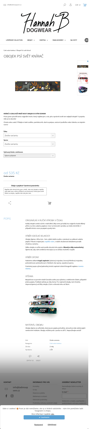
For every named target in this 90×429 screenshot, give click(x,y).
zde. (52, 414)
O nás (35, 390)
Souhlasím (45, 417)
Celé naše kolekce (55, 343)
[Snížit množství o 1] (10, 204)
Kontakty (36, 386)
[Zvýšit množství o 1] (10, 202)
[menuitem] (14, 40)
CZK (77, 5)
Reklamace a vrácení (40, 396)
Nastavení (38, 424)
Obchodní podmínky (40, 400)
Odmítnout (52, 425)
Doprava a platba (39, 393)
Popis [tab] (7, 218)
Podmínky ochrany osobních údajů (45, 403)
